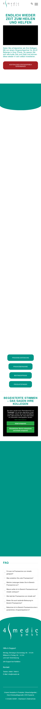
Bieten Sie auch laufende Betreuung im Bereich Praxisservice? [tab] (19, 601)
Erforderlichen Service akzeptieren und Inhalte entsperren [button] (20, 429)
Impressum (22, 699)
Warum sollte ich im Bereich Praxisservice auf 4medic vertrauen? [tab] (21, 590)
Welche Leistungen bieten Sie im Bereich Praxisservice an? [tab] (20, 583)
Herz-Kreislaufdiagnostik (15, 695)
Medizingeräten (8, 509)
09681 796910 (14, 671)
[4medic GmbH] (17, 4)
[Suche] (31, 4)
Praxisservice (32, 480)
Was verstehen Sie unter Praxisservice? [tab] (19, 578)
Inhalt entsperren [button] (20, 423)
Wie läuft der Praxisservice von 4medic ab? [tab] (21, 596)
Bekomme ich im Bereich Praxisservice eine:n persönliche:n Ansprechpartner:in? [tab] (21, 608)
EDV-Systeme (29, 695)
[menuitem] (31, 4)
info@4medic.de (13, 674)
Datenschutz (31, 699)
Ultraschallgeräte (30, 692)
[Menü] (35, 4)
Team (31, 496)
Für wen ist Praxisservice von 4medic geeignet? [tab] (19, 572)
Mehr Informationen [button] (21, 420)
